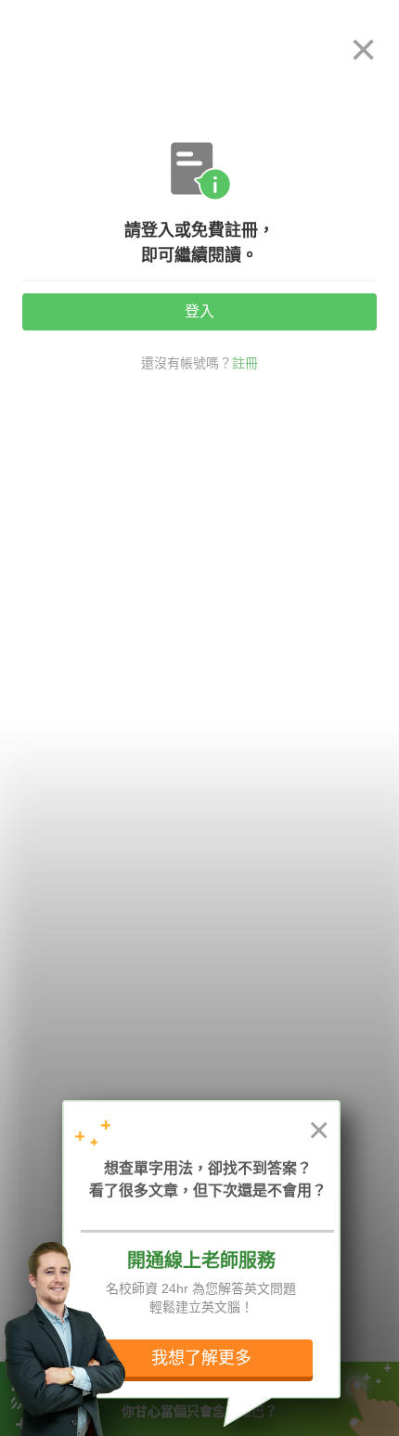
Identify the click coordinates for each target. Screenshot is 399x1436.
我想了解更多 (201, 1358)
